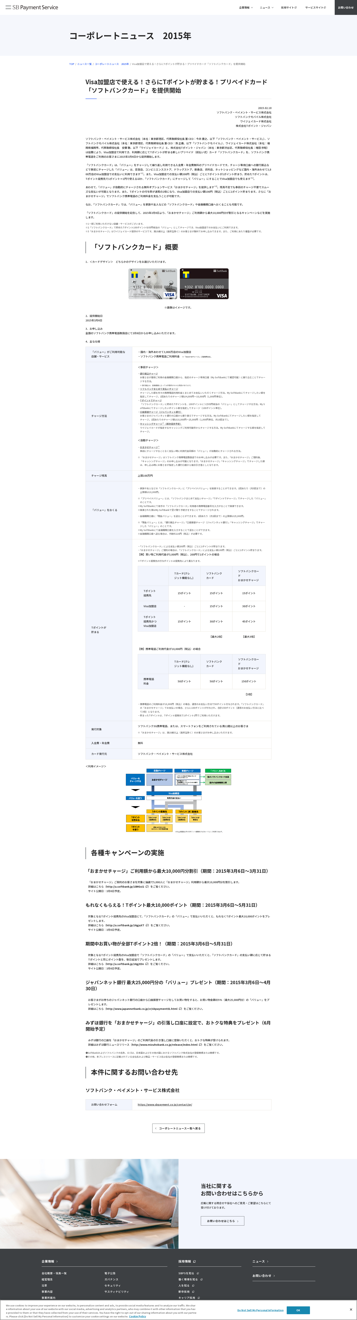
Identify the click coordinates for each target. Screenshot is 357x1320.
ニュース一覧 (84, 64)
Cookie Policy (137, 1316)
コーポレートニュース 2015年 (112, 64)
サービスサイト (314, 7)
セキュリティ (112, 1285)
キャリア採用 (186, 1298)
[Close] (351, 1309)
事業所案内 (49, 1298)
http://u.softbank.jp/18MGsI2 (125, 886)
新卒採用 (184, 1291)
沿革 (44, 1285)
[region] (178, 1310)
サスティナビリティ (116, 1291)
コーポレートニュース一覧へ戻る (180, 1128)
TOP (71, 64)
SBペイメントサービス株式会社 (32, 8)
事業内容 (47, 1291)
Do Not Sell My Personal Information (260, 1310)
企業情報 (48, 1261)
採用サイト (287, 7)
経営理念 (47, 1279)
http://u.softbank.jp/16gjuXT (125, 925)
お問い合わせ (346, 7)
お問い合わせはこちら (221, 1221)
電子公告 (110, 1273)
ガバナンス (111, 1279)
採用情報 (184, 1261)
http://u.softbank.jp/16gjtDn (125, 964)
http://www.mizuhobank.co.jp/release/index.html (164, 1044)
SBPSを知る (186, 1273)
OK (298, 1310)
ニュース (259, 1261)
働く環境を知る (188, 1279)
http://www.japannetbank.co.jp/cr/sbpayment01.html (141, 1009)
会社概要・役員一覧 (54, 1273)
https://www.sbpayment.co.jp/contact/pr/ (165, 1104)
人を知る (184, 1285)
